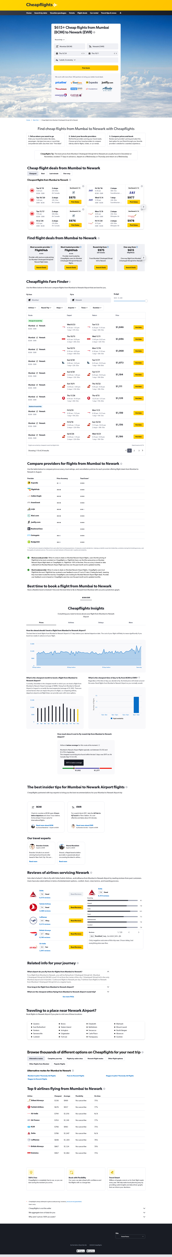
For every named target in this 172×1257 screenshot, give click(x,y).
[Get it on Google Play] (80, 1251)
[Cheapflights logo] (39, 5)
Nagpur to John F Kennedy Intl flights (120, 1076)
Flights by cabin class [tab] (75, 1058)
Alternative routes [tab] (36, 1058)
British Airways (45, 930)
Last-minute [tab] (53, 173)
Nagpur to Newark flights (37, 1079)
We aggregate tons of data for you (42, 1212)
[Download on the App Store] (90, 1251)
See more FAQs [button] (68, 997)
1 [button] (129, 450)
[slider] (146, 300)
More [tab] (131, 622)
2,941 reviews (44, 951)
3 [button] (138, 450)
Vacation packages (58, 13)
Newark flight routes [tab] (95, 1058)
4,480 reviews (45, 911)
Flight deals (82, 13)
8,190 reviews (44, 937)
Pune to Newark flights (75, 1076)
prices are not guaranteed (73, 1201)
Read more (33, 861)
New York (36, 120)
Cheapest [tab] (32, 173)
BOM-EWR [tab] (86, 598)
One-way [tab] (66, 173)
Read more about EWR (84, 825)
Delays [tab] (101, 622)
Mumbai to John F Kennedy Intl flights (42, 1076)
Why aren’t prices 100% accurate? (42, 1217)
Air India (42, 944)
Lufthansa (43, 917)
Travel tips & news (108, 13)
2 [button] (134, 450)
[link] (41, 267)
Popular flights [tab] (59, 1064)
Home (29, 13)
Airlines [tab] (71, 622)
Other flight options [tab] (115, 1058)
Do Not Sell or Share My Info (78, 1245)
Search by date (40, 13)
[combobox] (60, 39)
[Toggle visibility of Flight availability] (117, 718)
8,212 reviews (44, 924)
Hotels (72, 13)
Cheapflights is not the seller (40, 1208)
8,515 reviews (44, 898)
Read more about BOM (44, 825)
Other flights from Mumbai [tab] (39, 1064)
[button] (94, 32)
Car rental (94, 13)
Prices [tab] (41, 622)
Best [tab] (43, 173)
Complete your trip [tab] (55, 1058)
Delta (41, 891)
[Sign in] (120, 13)
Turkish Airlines (45, 904)
